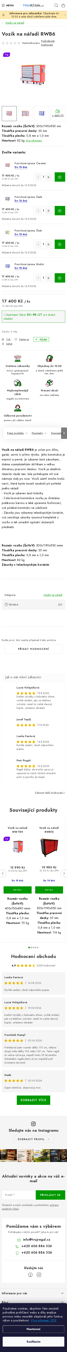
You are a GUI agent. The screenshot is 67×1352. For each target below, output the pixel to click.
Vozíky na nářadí (53, 595)
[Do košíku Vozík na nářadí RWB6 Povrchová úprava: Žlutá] (60, 244)
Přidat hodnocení (33, 649)
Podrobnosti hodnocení (48, 43)
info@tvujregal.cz (36, 1239)
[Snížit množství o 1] (38, 177)
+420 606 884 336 (36, 1246)
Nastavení (33, 1329)
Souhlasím (33, 1342)
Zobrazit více (33, 1100)
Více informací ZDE (43, 1320)
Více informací (34, 140)
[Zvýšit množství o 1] (48, 177)
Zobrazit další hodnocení (49, 793)
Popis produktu (15, 433)
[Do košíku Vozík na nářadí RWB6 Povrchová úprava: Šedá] (60, 210)
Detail (18, 890)
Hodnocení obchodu (33, 956)
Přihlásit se (50, 1195)
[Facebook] (30, 1275)
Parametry (37, 433)
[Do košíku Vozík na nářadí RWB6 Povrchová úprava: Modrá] (60, 278)
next (64, 873)
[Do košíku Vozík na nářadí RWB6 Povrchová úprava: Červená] (60, 177)
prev (3, 873)
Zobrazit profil (31, 1139)
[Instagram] (39, 1275)
